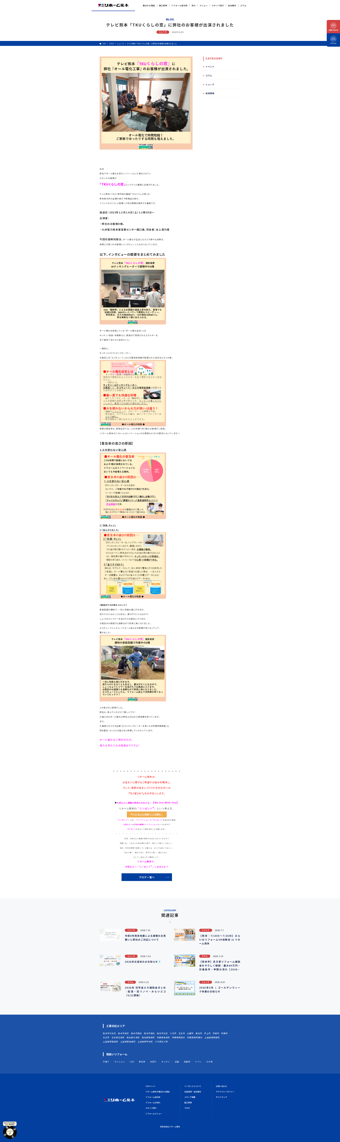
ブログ (111, 43)
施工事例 (163, 5)
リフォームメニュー (153, 1113)
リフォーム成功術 (179, 5)
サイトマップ (221, 1097)
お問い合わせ (221, 1086)
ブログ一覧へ (147, 877)
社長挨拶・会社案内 (192, 1091)
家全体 (142, 1061)
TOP (104, 43)
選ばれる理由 (149, 5)
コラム (243, 5)
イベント (210, 66)
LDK (132, 1061)
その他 (209, 1061)
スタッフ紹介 (218, 5)
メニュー (204, 5)
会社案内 (232, 5)
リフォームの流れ (152, 1102)
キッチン (165, 1061)
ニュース (120, 43)
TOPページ (150, 1086)
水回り (153, 1061)
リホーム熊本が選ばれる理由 (157, 1091)
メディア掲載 (189, 1097)
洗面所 (187, 1061)
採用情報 (210, 93)
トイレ (198, 1061)
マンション (119, 1061)
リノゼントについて (192, 1086)
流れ (194, 5)
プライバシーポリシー (225, 1091)
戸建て (106, 1061)
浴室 (177, 1061)
